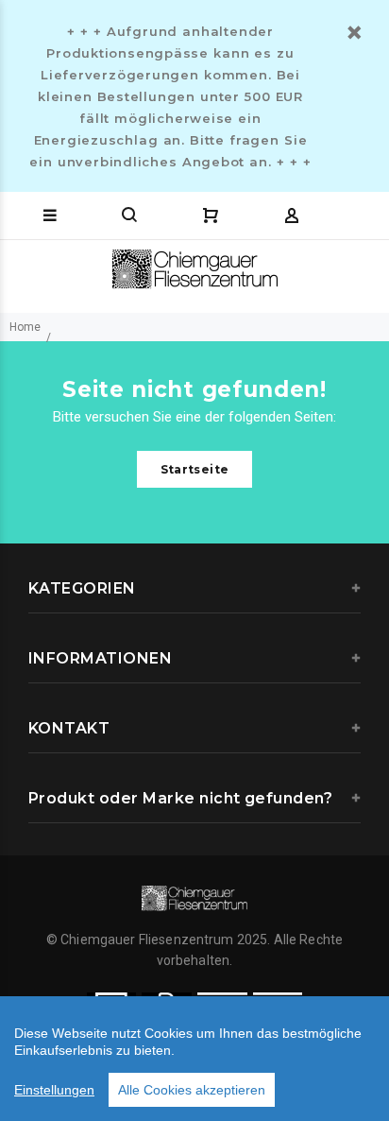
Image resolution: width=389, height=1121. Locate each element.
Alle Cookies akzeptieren (191, 1089)
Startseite (195, 469)
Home (25, 327)
